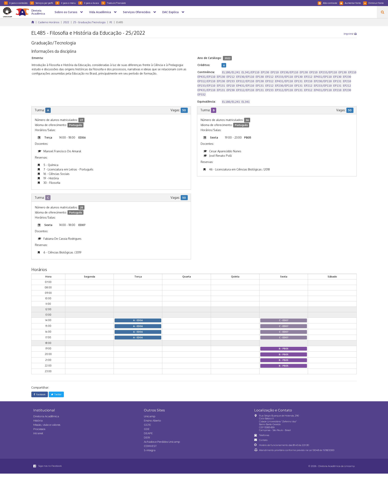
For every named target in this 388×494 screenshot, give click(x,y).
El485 (119, 22)
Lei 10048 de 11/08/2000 (321, 450)
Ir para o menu (66, 2)
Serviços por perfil (42, 2)
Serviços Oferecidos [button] (136, 12)
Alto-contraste (330, 2)
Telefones (264, 435)
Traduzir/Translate (114, 2)
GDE (147, 429)
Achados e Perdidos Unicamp (162, 441)
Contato (263, 440)
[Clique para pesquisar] (382, 12)
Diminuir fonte (376, 2)
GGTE (147, 424)
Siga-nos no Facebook (50, 466)
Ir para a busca (89, 2)
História (38, 420)
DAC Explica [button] (170, 12)
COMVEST (150, 446)
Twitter (57, 394)
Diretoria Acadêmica (46, 416)
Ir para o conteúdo (16, 2)
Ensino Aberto (152, 420)
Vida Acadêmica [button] (100, 12)
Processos (39, 429)
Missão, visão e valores (46, 424)
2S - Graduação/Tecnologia (89, 22)
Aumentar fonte (353, 2)
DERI (147, 437)
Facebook (40, 394)
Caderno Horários (48, 22)
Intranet (38, 433)
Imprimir (349, 33)
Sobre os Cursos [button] (66, 12)
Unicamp (149, 416)
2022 (66, 22)
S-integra (149, 450)
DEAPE (148, 433)
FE (111, 22)
